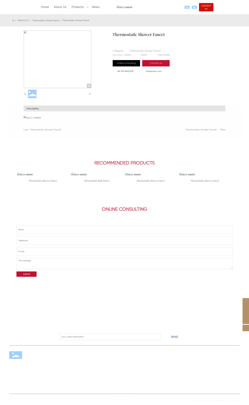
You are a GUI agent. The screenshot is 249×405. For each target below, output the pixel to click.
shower (127, 55)
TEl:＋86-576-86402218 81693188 (180, 369)
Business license (220, 400)
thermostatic (164, 55)
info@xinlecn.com (154, 71)
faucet (144, 55)
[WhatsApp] (246, 301)
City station (235, 400)
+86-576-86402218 (125, 71)
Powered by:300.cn (198, 400)
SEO (210, 400)
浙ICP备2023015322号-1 (124, 400)
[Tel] (246, 314)
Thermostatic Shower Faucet (45, 20)
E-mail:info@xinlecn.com (175, 383)
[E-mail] (246, 308)
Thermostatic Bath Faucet (97, 180)
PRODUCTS (23, 20)
